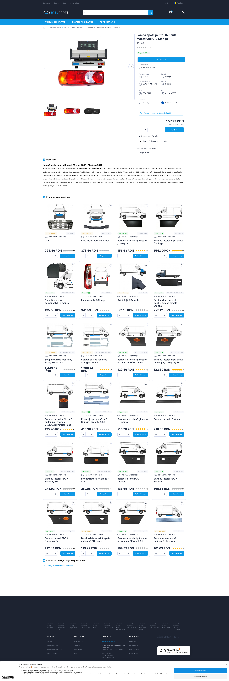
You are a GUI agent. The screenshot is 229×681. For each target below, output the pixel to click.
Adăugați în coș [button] (174, 130)
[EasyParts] (55, 12)
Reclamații (77, 645)
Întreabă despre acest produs (155, 141)
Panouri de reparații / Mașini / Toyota (166, 625)
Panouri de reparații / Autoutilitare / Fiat (62, 626)
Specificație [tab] (161, 60)
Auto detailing (107, 22)
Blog (64, 3)
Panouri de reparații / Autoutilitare (50, 625)
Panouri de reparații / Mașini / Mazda (108, 625)
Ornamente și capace (82, 22)
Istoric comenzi (133, 645)
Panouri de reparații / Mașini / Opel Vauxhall (142, 626)
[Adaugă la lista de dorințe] (73, 205)
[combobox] (161, 152)
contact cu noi (78, 641)
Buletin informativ (134, 653)
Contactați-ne (74, 3)
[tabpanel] (161, 86)
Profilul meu (132, 641)
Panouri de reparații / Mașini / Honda (85, 625)
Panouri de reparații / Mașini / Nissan (131, 625)
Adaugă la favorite (151, 136)
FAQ (75, 653)
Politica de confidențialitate (54, 649)
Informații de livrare (52, 645)
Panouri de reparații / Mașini (96, 625)
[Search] (150, 12)
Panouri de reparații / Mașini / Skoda (154, 625)
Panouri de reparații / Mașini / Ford (73, 625)
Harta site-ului (78, 649)
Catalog (56, 3)
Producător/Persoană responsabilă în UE (58, 566)
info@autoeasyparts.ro (108, 641)
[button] (141, 130)
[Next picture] (131, 66)
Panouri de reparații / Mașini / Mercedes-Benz (120, 626)
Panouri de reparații (55, 22)
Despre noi (46, 3)
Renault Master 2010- (78, 27)
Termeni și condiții (52, 653)
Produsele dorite (134, 649)
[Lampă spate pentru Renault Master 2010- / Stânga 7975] (52, 111)
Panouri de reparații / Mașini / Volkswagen (176, 626)
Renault (66, 27)
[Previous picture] (46, 66)
